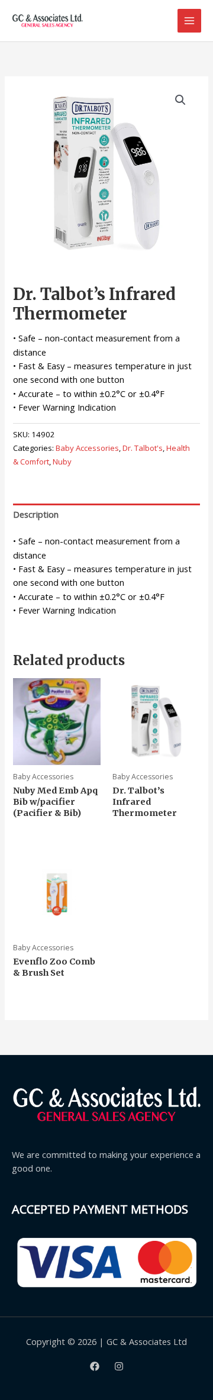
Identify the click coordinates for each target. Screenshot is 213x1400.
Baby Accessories (87, 448)
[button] (180, 100)
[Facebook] (94, 1366)
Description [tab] (36, 514)
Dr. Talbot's (142, 448)
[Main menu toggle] (189, 21)
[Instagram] (119, 1366)
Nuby (62, 461)
